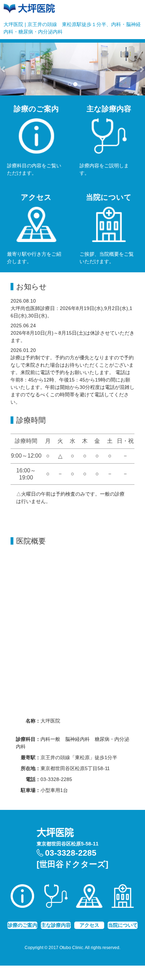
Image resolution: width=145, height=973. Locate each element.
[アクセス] (89, 900)
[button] (3, 69)
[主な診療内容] (56, 900)
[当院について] (122, 900)
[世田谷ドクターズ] (72, 864)
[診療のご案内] (22, 900)
